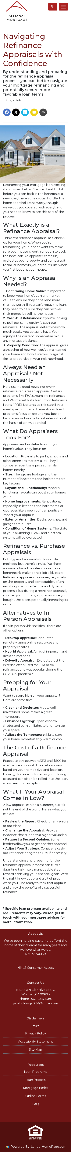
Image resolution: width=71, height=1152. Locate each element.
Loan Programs (35, 1072)
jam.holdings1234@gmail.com (35, 1003)
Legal (35, 1025)
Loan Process (35, 1080)
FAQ (35, 1104)
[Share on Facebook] (7, 112)
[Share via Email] (34, 112)
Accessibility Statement (35, 1041)
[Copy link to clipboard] (43, 112)
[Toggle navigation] (63, 7)
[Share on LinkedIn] (25, 112)
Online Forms (35, 1096)
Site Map (35, 1049)
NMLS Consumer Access (35, 967)
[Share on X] (16, 112)
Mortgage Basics (35, 1088)
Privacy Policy (35, 1033)
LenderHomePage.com (48, 1146)
